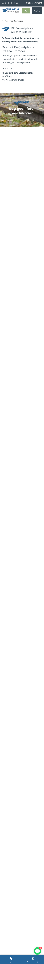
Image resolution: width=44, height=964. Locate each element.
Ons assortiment (34, 3)
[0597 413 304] (26, 10)
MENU (37, 10)
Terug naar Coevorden (13, 21)
